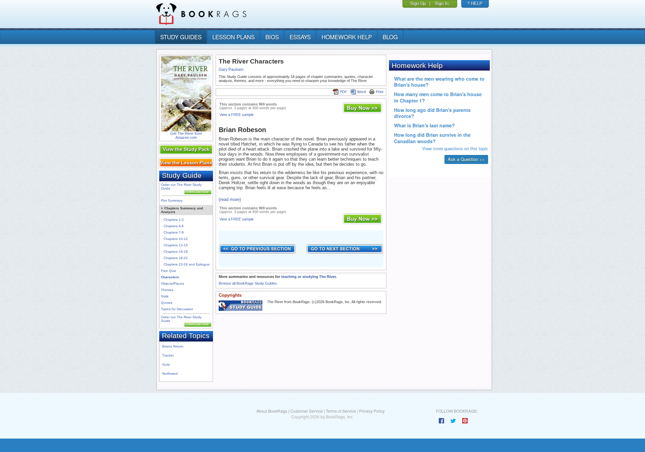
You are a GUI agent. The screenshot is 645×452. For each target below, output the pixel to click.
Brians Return (172, 346)
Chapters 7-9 (174, 232)
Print (379, 92)
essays (300, 37)
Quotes (166, 302)
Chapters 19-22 (176, 258)
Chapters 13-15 (176, 245)
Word (361, 92)
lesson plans (233, 37)
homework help (346, 37)
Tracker (168, 355)
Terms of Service (341, 411)
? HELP (474, 3)
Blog (390, 37)
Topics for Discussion (177, 309)
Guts (166, 364)
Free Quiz (168, 271)
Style (165, 296)
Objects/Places (172, 283)
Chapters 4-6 (174, 226)
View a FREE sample (236, 115)
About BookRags (271, 411)
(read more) (230, 199)
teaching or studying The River (308, 277)
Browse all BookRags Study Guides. (248, 283)
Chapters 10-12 (176, 239)
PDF (343, 92)
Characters (170, 277)
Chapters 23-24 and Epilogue (187, 264)
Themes (167, 290)
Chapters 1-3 (174, 219)
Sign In (441, 3)
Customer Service (306, 411)
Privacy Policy (372, 411)
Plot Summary (171, 200)
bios (272, 37)
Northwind (170, 373)
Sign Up (418, 3)
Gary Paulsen (231, 69)
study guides (181, 37)
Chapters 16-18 (176, 251)
